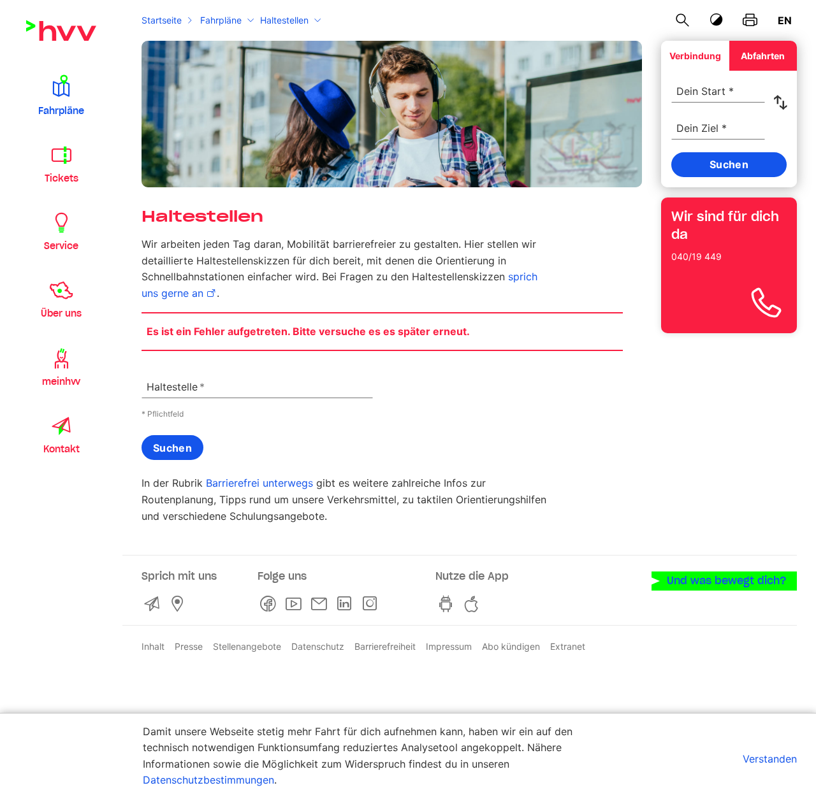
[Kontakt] (154, 603)
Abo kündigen (511, 646)
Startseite (162, 20)
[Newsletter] (321, 603)
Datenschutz (317, 646)
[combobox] (718, 84)
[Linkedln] (347, 603)
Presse (189, 646)
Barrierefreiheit (385, 646)
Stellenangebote (247, 646)
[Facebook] (270, 603)
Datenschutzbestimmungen (208, 779)
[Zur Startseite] (61, 30)
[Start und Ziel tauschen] (783, 102)
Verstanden (770, 758)
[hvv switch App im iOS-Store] (473, 603)
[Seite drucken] (750, 20)
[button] (61, 94)
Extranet (567, 646)
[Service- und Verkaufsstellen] (180, 603)
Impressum (449, 646)
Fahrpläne (221, 20)
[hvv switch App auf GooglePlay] (448, 603)
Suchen (172, 447)
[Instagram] (372, 603)
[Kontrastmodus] (716, 20)
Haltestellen (284, 20)
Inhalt (153, 646)
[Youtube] (296, 603)
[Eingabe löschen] (755, 82)
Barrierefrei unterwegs (259, 483)
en (785, 20)
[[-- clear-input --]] (363, 379)
